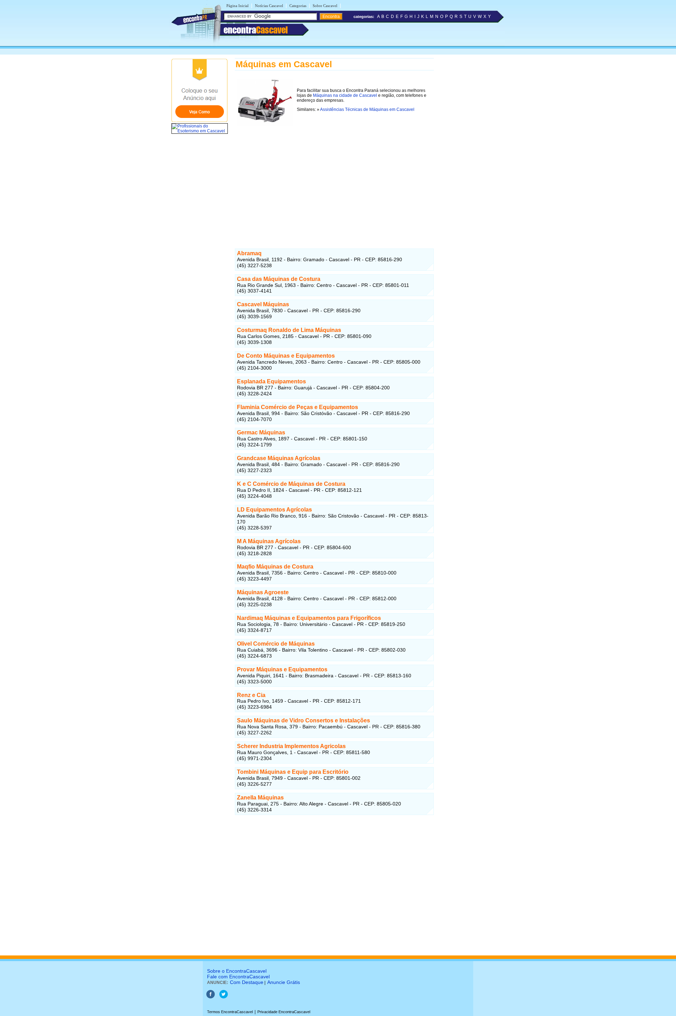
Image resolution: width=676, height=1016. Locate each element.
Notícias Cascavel (269, 6)
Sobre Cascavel (325, 6)
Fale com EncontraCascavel (238, 976)
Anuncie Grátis (283, 982)
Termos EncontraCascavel (230, 1012)
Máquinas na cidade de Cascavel (345, 95)
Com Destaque (246, 982)
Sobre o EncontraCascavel (237, 971)
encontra (256, 30)
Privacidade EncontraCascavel (283, 1012)
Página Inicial (237, 6)
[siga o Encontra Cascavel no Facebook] (210, 997)
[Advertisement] (334, 182)
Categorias (297, 6)
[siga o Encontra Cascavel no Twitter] (223, 997)
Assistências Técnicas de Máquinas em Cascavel (367, 109)
